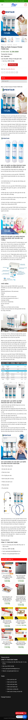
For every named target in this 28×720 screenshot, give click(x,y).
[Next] (25, 23)
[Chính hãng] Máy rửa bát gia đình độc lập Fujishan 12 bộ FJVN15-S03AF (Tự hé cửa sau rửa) (21, 599)
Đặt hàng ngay (12, 64)
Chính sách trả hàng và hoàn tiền (14, 691)
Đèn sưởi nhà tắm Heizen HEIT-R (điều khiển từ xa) (7, 622)
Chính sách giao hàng (12, 684)
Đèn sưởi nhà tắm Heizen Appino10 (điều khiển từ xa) (7, 643)
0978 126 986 (19, 713)
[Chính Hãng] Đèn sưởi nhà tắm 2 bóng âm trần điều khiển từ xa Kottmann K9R (7, 599)
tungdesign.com (20, 718)
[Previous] (3, 23)
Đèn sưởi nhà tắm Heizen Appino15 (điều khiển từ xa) (7, 577)
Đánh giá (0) (5, 81)
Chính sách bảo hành (12, 682)
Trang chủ (3, 44)
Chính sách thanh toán (12, 686)
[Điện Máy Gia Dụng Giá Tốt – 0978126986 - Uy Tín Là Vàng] (14, 4)
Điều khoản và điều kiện (12, 689)
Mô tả (3, 78)
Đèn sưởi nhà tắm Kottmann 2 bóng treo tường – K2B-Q (21, 622)
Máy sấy (15, 44)
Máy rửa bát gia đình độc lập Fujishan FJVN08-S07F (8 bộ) (20, 577)
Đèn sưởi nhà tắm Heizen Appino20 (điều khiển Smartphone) (21, 643)
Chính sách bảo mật (11, 679)
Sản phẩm (9, 44)
